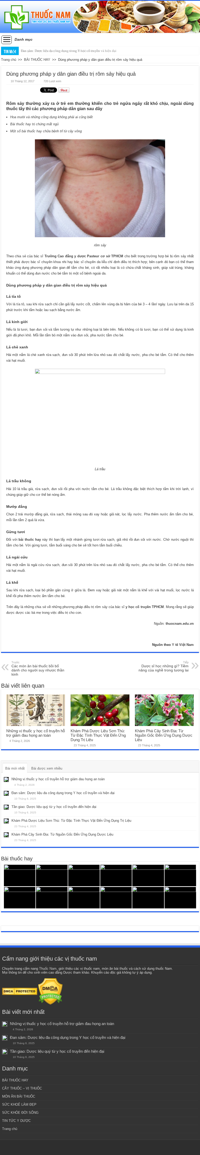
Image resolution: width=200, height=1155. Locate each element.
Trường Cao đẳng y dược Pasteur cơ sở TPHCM (84, 256)
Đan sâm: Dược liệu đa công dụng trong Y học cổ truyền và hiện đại (68, 51)
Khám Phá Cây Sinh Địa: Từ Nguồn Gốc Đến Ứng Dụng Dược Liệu (163, 735)
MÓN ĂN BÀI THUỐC (18, 1096)
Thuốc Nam (48, 969)
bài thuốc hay (29, 539)
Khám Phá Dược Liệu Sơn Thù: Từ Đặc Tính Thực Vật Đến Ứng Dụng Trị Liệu (98, 735)
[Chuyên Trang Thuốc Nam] (100, 17)
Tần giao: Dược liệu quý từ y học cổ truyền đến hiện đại (53, 807)
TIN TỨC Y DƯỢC (16, 1121)
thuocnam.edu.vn (180, 624)
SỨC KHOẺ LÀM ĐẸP (19, 1104)
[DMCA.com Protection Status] (19, 991)
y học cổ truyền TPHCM (145, 607)
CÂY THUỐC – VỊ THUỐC (22, 1088)
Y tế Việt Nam (183, 645)
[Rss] (100, 1147)
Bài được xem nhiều (46, 768)
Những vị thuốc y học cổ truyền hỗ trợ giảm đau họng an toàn (35, 733)
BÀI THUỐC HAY (37, 60)
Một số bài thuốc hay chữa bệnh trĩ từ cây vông (46, 131)
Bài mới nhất (15, 768)
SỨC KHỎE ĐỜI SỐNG (20, 1113)
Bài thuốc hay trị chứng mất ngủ (34, 124)
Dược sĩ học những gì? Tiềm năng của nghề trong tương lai (164, 666)
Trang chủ (8, 60)
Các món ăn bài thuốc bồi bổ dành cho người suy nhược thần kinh (37, 668)
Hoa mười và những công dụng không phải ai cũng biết (51, 117)
